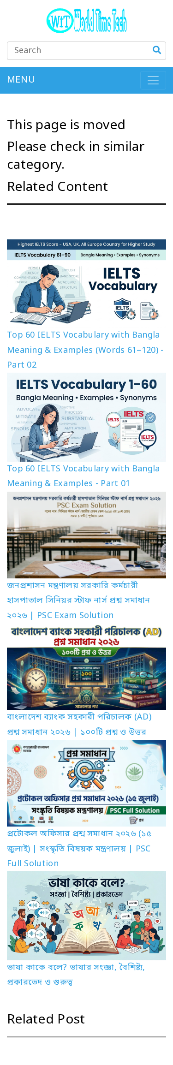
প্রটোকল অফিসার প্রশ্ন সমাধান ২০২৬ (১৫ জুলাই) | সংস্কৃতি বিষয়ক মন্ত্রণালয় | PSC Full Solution (79, 848)
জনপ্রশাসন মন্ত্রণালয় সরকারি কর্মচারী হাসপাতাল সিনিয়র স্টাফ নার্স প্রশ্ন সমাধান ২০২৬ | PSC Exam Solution (78, 600)
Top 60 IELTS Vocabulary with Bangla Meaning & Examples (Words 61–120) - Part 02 (85, 350)
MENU (21, 80)
